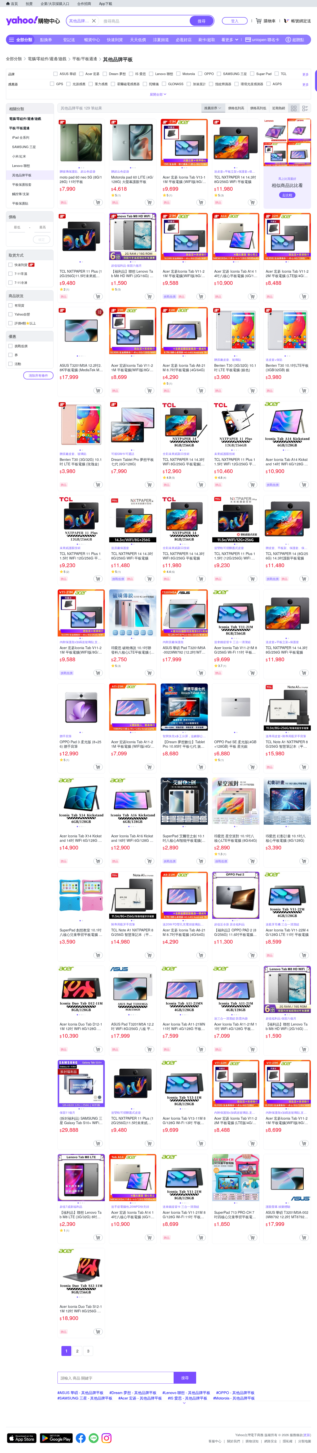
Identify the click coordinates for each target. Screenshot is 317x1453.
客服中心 (215, 1441)
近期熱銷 (278, 108)
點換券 (46, 39)
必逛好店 (184, 39)
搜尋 (185, 1377)
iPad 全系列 (20, 137)
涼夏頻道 (161, 39)
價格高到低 (258, 108)
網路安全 (270, 1441)
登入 (234, 20)
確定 (41, 239)
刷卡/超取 (206, 39)
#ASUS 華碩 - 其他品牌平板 (80, 1392)
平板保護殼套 (21, 184)
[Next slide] (101, 142)
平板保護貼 (20, 203)
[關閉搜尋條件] (94, 21)
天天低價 (138, 39)
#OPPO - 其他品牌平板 (235, 1392)
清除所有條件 (38, 375)
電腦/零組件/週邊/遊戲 (25, 118)
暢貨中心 (92, 39)
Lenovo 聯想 (21, 165)
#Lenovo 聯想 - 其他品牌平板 (186, 1392)
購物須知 (252, 1441)
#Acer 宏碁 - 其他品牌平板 (140, 1397)
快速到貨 (115, 39)
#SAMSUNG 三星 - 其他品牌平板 (84, 1397)
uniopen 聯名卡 (265, 39)
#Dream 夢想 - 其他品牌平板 (133, 1392)
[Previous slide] (61, 142)
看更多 (227, 39)
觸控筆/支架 (20, 193)
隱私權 (287, 1441)
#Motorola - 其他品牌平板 (234, 1397)
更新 (307, 1434)
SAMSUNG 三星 (24, 146)
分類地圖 (304, 1441)
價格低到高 (236, 108)
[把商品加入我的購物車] (98, 202)
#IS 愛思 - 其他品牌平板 (187, 1397)
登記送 (69, 39)
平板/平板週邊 (19, 128)
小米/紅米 (19, 156)
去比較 (287, 194)
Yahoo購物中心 (33, 21)
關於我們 (233, 1441)
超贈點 (298, 39)
